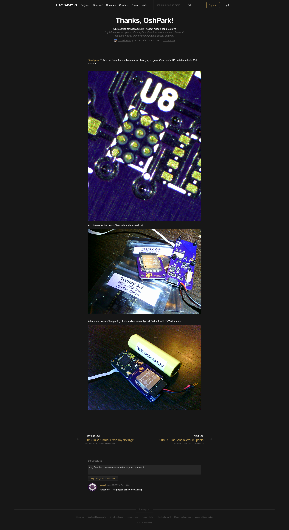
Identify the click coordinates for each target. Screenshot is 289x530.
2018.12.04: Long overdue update (181, 439)
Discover (98, 5)
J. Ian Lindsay (125, 40)
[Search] (190, 5)
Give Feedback (116, 517)
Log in (227, 5)
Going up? (145, 509)
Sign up (213, 5)
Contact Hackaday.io (97, 517)
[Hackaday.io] (66, 5)
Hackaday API (164, 517)
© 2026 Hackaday (144, 522)
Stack (135, 5)
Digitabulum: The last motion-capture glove (153, 29)
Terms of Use (132, 517)
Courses (123, 5)
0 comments (110, 443)
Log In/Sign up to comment (103, 478)
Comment (169, 40)
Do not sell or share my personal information (193, 517)
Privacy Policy (148, 517)
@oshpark (93, 60)
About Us (80, 517)
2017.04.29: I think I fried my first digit (109, 439)
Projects (85, 5)
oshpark (103, 485)
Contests (111, 5)
